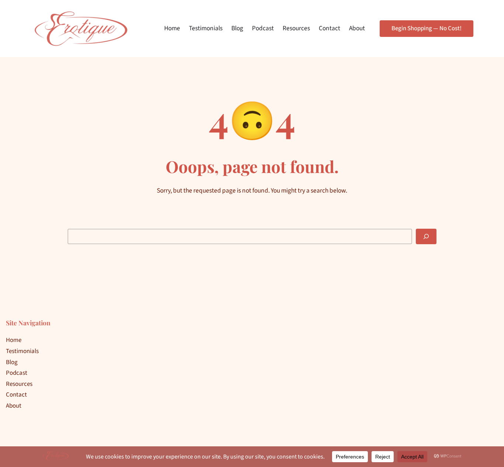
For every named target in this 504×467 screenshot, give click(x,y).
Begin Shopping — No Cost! (426, 28)
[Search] (426, 236)
